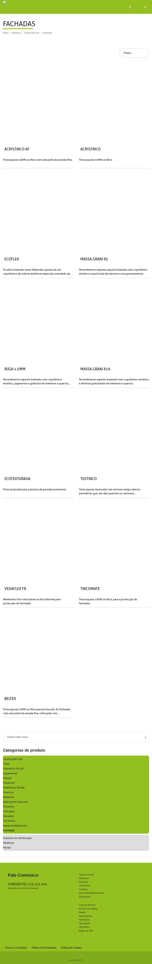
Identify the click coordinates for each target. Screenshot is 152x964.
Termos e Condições (16, 947)
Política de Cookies (71, 947)
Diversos (8, 792)
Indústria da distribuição (17, 838)
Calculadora (85, 915)
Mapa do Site (86, 930)
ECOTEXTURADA (17, 479)
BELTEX (10, 699)
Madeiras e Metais (14, 787)
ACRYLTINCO (90, 149)
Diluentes (9, 782)
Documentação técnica (91, 892)
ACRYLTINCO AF (16, 149)
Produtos (16, 32)
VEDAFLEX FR (15, 589)
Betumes (8, 816)
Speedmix (84, 923)
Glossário (84, 926)
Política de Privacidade (44, 947)
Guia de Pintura (87, 904)
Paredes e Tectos (13, 768)
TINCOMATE (90, 589)
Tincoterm (9, 820)
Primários (8, 806)
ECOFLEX (11, 259)
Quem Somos (86, 874)
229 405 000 (37, 884)
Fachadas (8, 830)
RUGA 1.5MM (15, 369)
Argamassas (10, 773)
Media (82, 912)
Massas (7, 778)
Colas (6, 763)
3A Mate (83, 889)
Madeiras (8, 797)
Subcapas (9, 811)
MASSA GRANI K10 (95, 369)
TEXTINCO (88, 479)
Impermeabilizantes (15, 825)
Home (6, 32)
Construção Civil (31, 32)
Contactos (84, 919)
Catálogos (84, 896)
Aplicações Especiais (15, 801)
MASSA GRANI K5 (94, 259)
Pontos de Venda (88, 908)
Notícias (83, 881)
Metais (7, 847)
